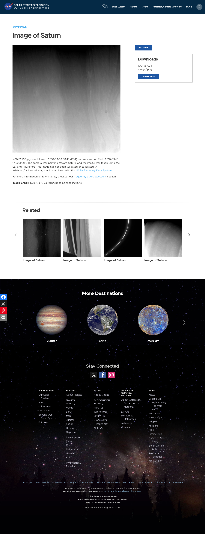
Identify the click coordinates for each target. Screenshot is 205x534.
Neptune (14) (101, 424)
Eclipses (43, 422)
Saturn (69, 424)
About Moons (101, 395)
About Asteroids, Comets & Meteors (131, 403)
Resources (155, 413)
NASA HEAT (156, 461)
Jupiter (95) (100, 412)
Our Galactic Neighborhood (32, 8)
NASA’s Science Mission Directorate (122, 491)
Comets (125, 427)
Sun (40, 402)
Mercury (153, 341)
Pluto (69, 441)
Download (148, 76)
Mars (68, 416)
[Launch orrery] (105, 7)
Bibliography (43, 483)
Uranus (70, 428)
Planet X (70, 466)
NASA (9, 6)
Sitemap (161, 483)
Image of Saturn (34, 260)
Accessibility (176, 483)
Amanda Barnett (110, 496)
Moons (97, 390)
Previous (15, 235)
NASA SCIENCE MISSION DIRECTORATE (115, 483)
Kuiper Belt (44, 406)
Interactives (155, 434)
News (152, 395)
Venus (69, 408)
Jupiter (52, 341)
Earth (102, 341)
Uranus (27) (100, 420)
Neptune (71, 432)
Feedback (60, 483)
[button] (189, 7)
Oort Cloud (44, 410)
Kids (151, 430)
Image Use (87, 483)
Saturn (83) (100, 416)
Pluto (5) (98, 428)
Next (189, 235)
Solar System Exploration (32, 4)
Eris (68, 457)
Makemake (72, 449)
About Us (27, 483)
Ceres (69, 445)
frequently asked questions (90, 177)
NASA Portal (145, 483)
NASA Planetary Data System (94, 170)
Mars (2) (98, 408)
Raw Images (19, 27)
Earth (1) (98, 403)
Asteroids (126, 423)
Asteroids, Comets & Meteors (127, 393)
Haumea (70, 453)
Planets (70, 390)
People (153, 421)
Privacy (74, 483)
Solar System (46, 390)
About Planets (74, 395)
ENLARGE (144, 48)
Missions (153, 426)
